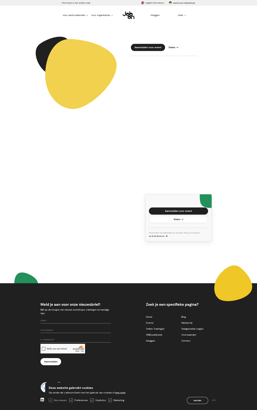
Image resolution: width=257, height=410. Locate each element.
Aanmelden (51, 361)
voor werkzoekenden (74, 15)
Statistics (100, 400)
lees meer (120, 392)
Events (149, 322)
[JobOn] (128, 15)
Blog (183, 316)
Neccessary (60, 400)
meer (181, 15)
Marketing (119, 400)
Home (149, 316)
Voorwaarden (188, 334)
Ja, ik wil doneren (156, 236)
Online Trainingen (155, 328)
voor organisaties (101, 15)
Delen (172, 47)
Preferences (81, 400)
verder (197, 400)
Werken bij (186, 322)
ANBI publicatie (154, 334)
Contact (186, 340)
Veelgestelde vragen (192, 328)
